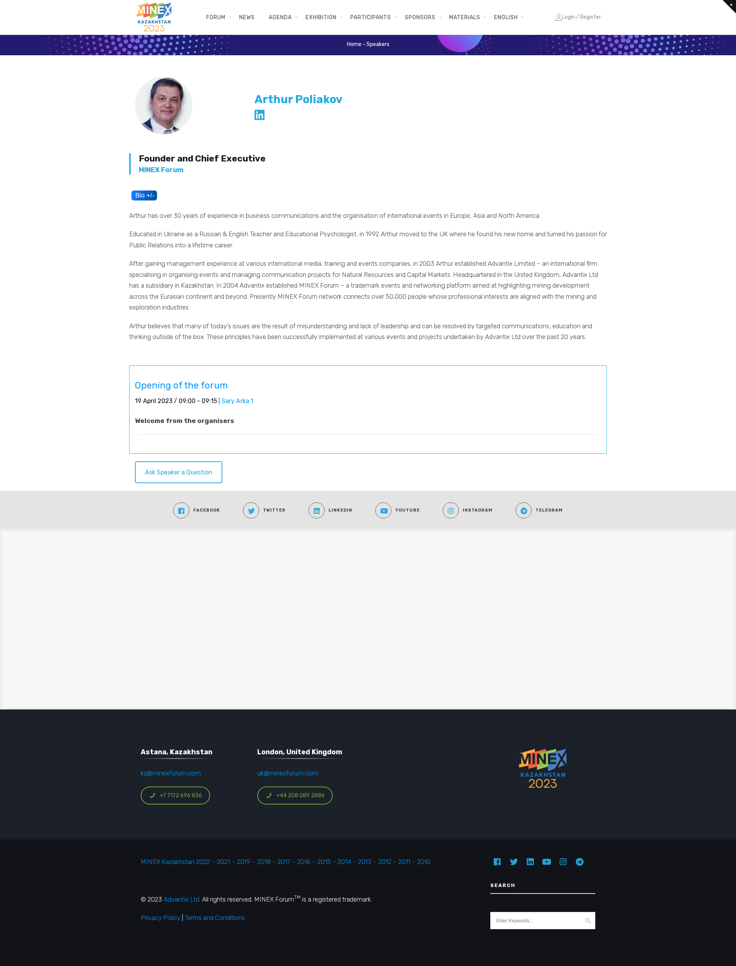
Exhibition (321, 17)
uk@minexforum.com (287, 773)
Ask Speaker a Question (178, 472)
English (506, 17)
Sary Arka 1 (237, 401)
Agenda (280, 17)
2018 (264, 862)
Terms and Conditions (215, 918)
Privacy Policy (161, 918)
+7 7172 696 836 (181, 795)
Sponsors (420, 17)
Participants (370, 17)
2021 (223, 862)
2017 (284, 862)
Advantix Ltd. (182, 899)
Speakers (377, 44)
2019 (242, 862)
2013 (364, 862)
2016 (303, 862)
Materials (464, 17)
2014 (344, 862)
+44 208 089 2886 (300, 795)
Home (354, 44)
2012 (384, 862)
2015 (324, 862)
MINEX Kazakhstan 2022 (175, 862)
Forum (215, 17)
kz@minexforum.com (171, 773)
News (247, 17)
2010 (423, 862)
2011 (404, 862)
